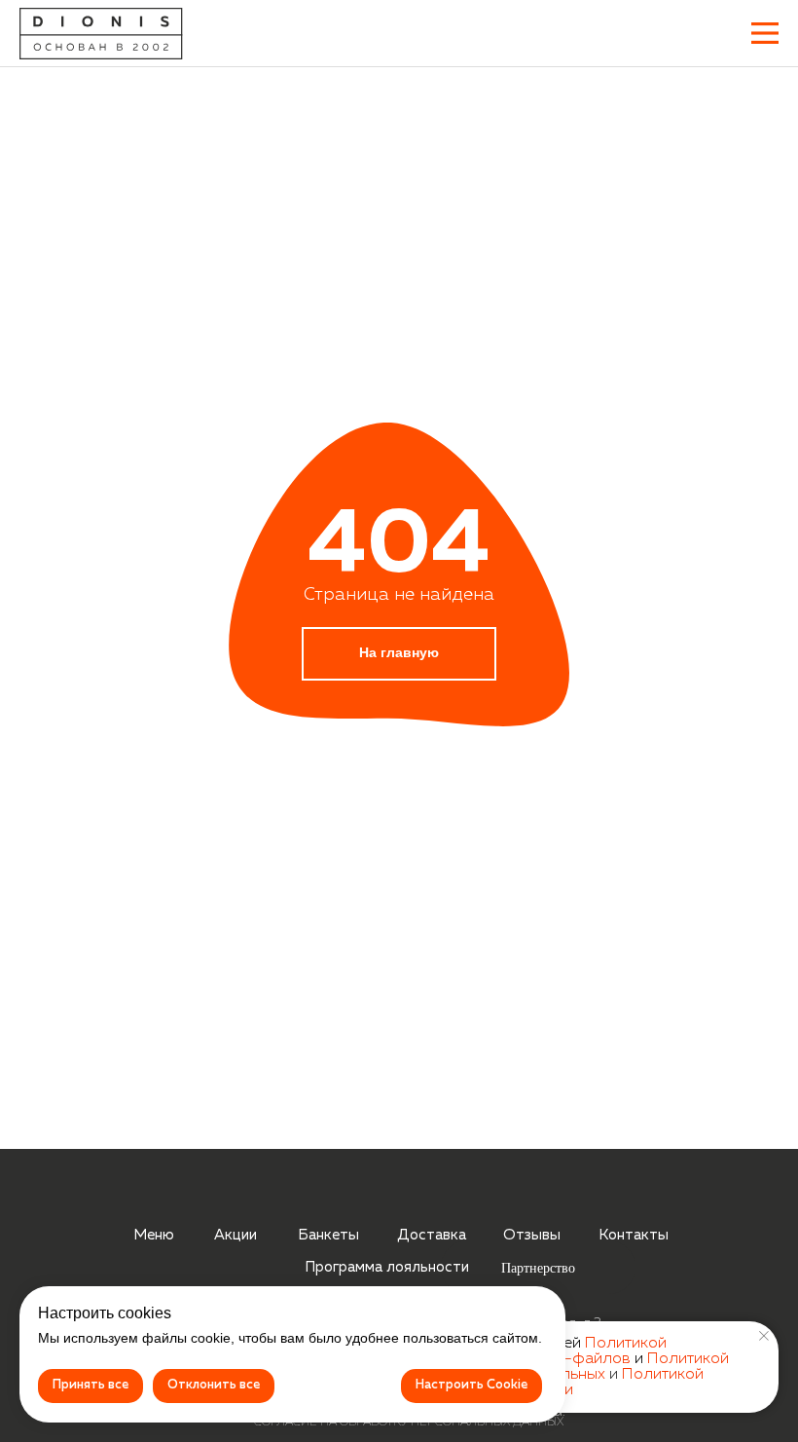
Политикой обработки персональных (571, 1367)
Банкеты (328, 1235)
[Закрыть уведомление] (764, 1336)
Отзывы (532, 1235)
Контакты (633, 1235)
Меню (153, 1235)
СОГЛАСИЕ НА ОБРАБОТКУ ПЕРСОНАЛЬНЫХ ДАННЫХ (408, 1422)
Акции (235, 1235)
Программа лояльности (387, 1267)
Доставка (431, 1235)
